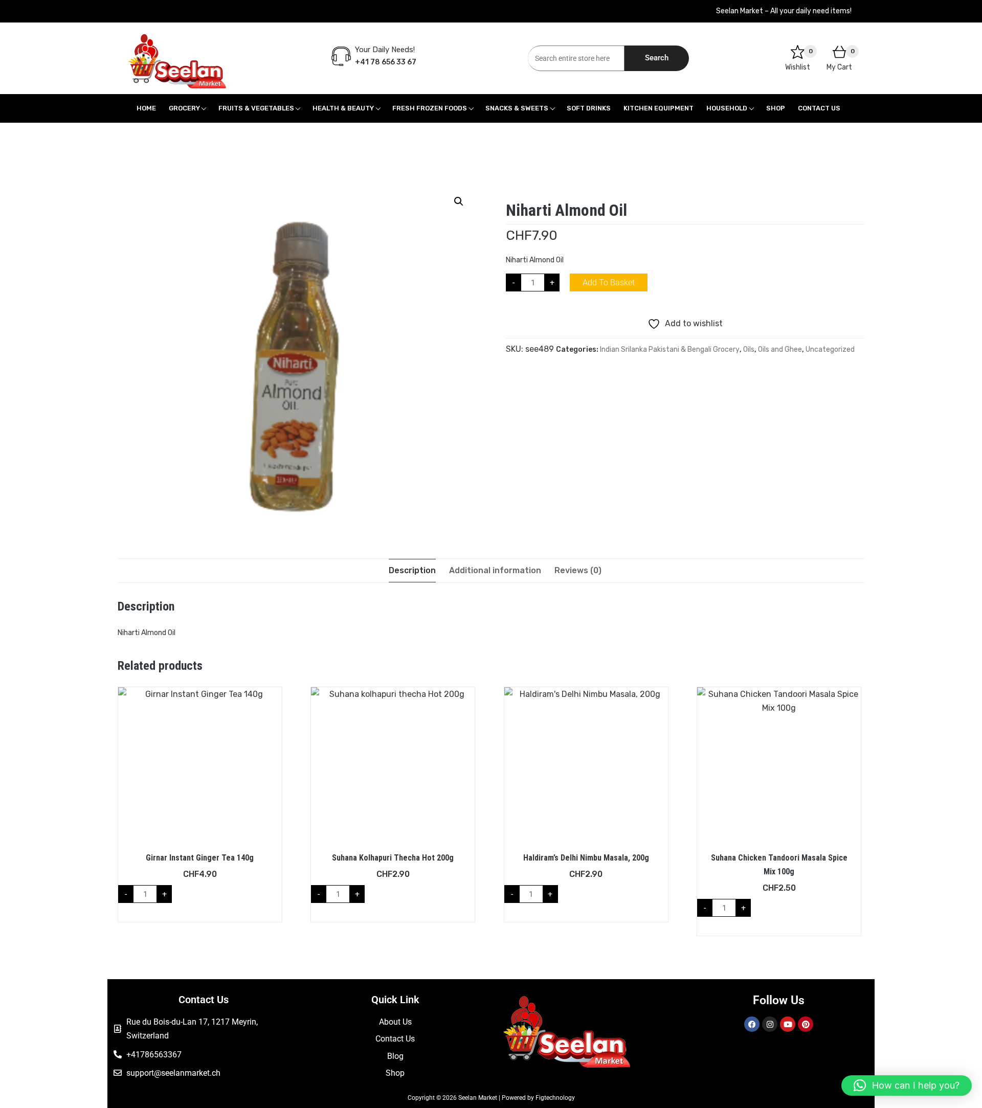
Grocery (184, 108)
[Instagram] (769, 1024)
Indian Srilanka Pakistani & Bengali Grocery (670, 349)
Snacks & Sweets (516, 108)
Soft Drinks (589, 108)
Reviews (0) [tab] (577, 570)
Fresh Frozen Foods (429, 108)
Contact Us (819, 108)
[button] (459, 201)
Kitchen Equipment (658, 108)
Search (656, 57)
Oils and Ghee (780, 349)
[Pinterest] (805, 1024)
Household (726, 108)
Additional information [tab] (495, 570)
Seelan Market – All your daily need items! (784, 11)
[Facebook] (752, 1024)
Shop (775, 108)
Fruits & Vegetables (256, 108)
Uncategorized (830, 349)
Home (146, 108)
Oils (748, 349)
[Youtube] (787, 1024)
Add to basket (609, 282)
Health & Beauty (343, 108)
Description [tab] (412, 570)
